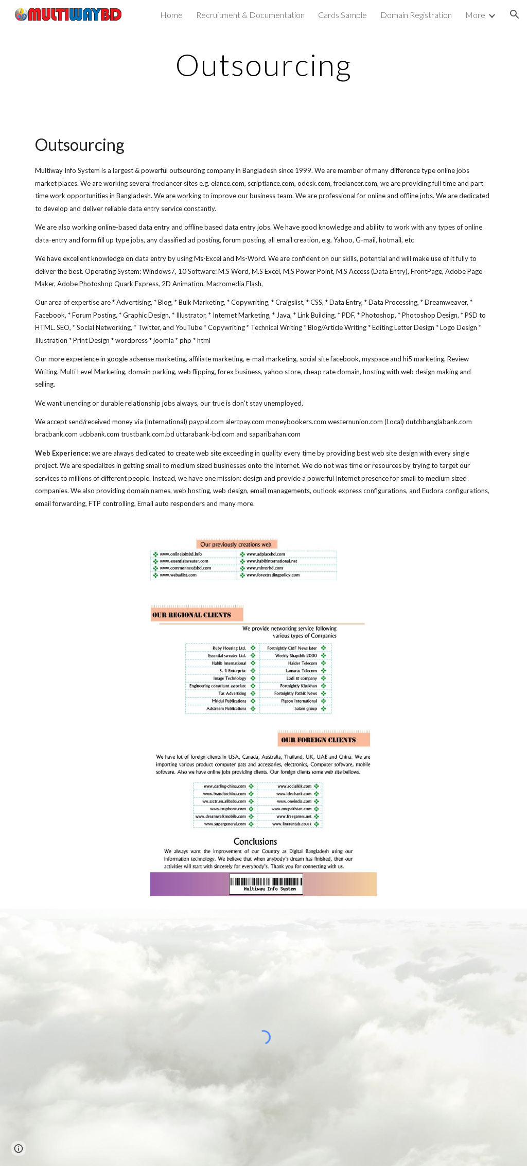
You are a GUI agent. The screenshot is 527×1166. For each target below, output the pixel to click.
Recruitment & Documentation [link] (250, 15)
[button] (514, 14)
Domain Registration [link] (416, 15)
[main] (263, 64)
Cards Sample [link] (342, 15)
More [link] (475, 15)
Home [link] (171, 15)
